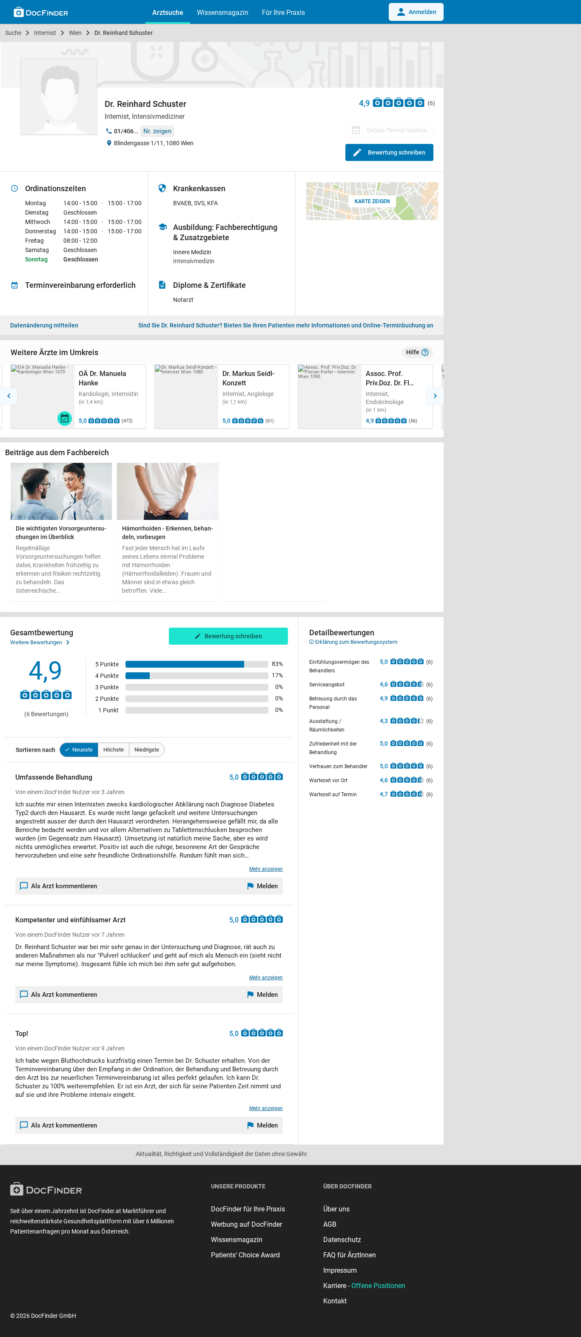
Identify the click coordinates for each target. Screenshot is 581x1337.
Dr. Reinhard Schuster (123, 32)
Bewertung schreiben (396, 152)
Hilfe (412, 352)
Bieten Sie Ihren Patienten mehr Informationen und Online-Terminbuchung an (285, 325)
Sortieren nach (35, 749)
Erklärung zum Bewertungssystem (355, 642)
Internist (45, 32)
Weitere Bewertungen (36, 642)
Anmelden (422, 12)
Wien (75, 32)
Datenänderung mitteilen (44, 325)
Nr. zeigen (157, 131)
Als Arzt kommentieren (64, 886)
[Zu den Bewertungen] (399, 102)
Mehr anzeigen (266, 869)
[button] (8, 396)
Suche (13, 32)
